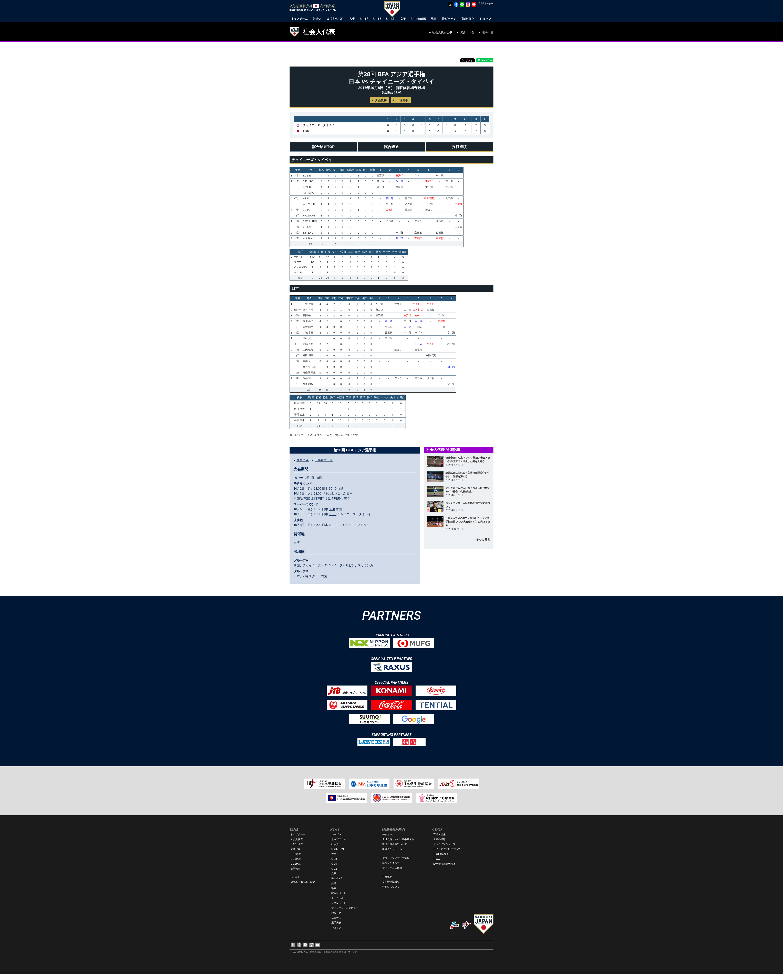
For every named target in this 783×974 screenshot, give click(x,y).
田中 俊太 (308, 304)
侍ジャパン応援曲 (392, 867)
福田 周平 (308, 355)
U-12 (334, 868)
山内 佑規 (308, 349)
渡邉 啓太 (299, 408)
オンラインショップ (444, 844)
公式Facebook (441, 854)
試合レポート (338, 893)
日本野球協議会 (390, 881)
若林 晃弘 (308, 344)
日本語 (481, 3)
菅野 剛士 (308, 326)
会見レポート (338, 903)
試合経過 (391, 147)
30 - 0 (332, 488)
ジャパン (336, 834)
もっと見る (483, 539)
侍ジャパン (388, 834)
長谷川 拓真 (309, 366)
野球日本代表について (394, 844)
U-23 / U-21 (297, 844)
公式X (436, 859)
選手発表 (336, 922)
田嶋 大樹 (299, 403)
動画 (333, 888)
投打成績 (459, 147)
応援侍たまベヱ (390, 863)
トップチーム (298, 834)
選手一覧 (487, 32)
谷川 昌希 (299, 420)
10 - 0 (332, 514)
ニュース (336, 917)
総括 (333, 883)
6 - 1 (332, 525)
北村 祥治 (308, 309)
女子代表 (295, 868)
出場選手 (402, 100)
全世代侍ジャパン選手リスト (398, 839)
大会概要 (381, 100)
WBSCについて (390, 886)
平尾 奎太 (299, 414)
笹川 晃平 (308, 321)
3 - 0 (332, 509)
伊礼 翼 (307, 338)
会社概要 (387, 876)
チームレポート (339, 898)
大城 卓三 (308, 332)
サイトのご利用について (446, 849)
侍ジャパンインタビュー (344, 907)
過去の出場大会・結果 (303, 882)
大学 (333, 854)
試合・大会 (467, 32)
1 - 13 (342, 493)
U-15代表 (296, 859)
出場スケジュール (392, 849)
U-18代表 (296, 854)
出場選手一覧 (324, 460)
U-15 (334, 863)
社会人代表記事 (442, 32)
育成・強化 (439, 834)
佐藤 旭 (307, 378)
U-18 (334, 859)
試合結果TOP (323, 147)
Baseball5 (337, 878)
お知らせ (336, 912)
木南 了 (307, 361)
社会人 (335, 844)
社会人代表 (319, 31)
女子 (333, 873)
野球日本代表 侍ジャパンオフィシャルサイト (314, 7)
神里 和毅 (308, 384)
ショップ (336, 927)
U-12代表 (296, 863)
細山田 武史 (309, 372)
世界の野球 (439, 839)
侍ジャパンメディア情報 (395, 858)
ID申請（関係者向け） (445, 863)
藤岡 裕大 (308, 315)
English (490, 3)
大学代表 (295, 849)
